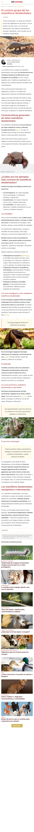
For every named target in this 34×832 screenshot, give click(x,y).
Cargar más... (17, 725)
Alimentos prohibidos (7, 630)
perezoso (24, 396)
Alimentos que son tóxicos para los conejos (15, 653)
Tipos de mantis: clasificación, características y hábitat (13, 611)
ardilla (6, 357)
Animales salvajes (12, 6)
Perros (3, 717)
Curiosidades (5, 585)
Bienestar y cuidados (7, 561)
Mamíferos (21, 6)
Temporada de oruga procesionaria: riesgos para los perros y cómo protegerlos (15, 565)
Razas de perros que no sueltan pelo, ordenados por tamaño (15, 720)
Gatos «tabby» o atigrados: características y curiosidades (13, 698)
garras (17, 130)
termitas (6, 315)
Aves (2, 672)
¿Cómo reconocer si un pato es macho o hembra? (16, 675)
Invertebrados (5, 607)
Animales (3, 6)
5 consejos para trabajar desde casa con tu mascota (15, 588)
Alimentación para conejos (9, 650)
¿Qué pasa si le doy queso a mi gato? (15, 632)
